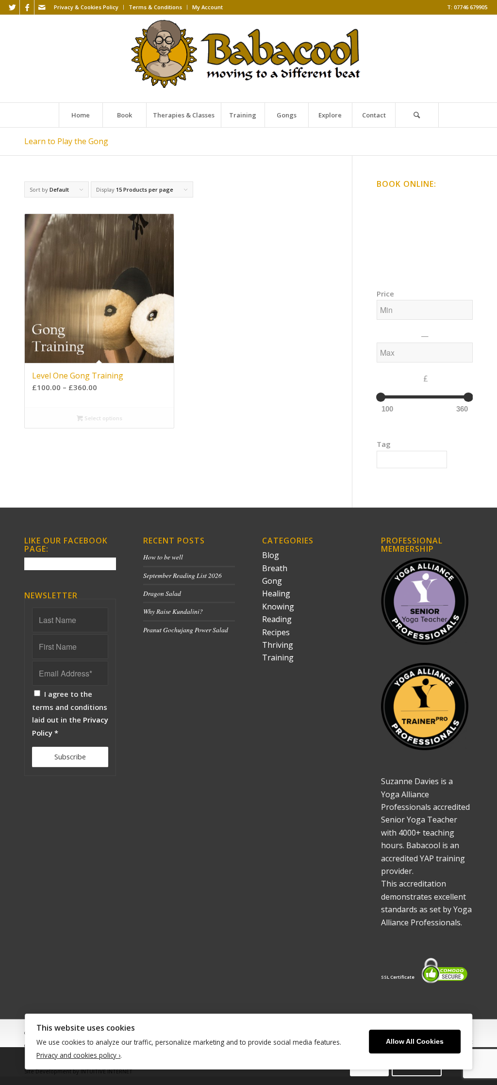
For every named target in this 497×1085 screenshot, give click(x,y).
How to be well (163, 556)
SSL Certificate (397, 977)
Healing (276, 593)
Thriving (277, 645)
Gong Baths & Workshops (414, 218)
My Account (207, 7)
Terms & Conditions (155, 7)
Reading (277, 619)
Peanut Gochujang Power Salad (185, 629)
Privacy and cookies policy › (78, 1055)
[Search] (417, 115)
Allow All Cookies (415, 1041)
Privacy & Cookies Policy (86, 7)
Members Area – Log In (410, 252)
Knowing (278, 606)
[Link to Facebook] (27, 7)
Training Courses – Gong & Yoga (424, 234)
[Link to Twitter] (12, 7)
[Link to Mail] (41, 7)
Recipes (276, 632)
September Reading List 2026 (182, 575)
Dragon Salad (162, 593)
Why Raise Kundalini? (173, 611)
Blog (270, 555)
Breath (274, 568)
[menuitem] (86, 7)
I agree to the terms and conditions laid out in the (70, 713)
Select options (102, 418)
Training (278, 657)
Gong (272, 580)
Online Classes (399, 200)
